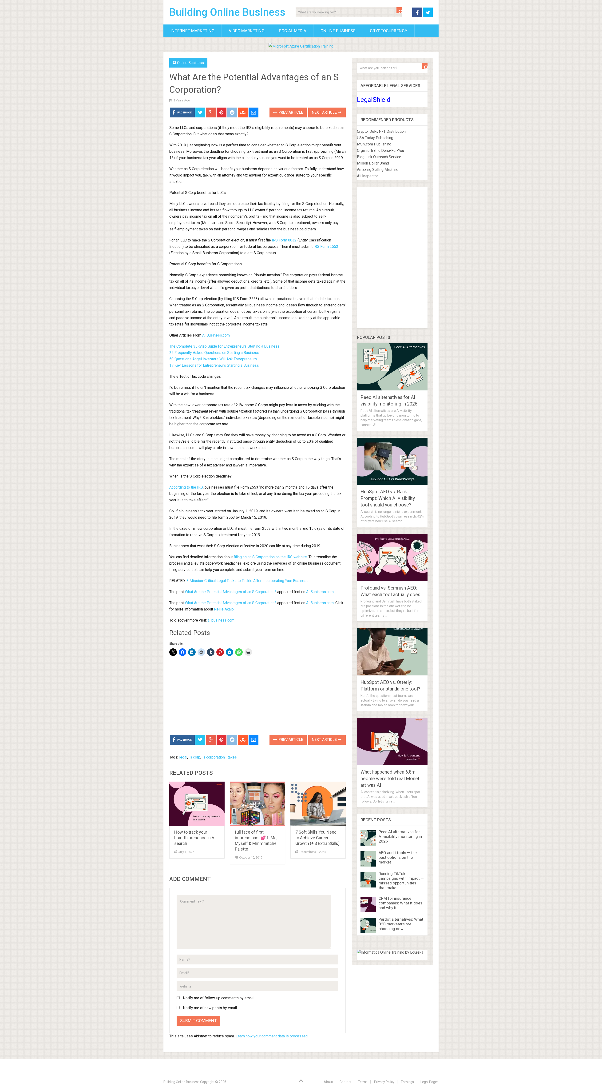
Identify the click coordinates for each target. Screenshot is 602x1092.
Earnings (407, 1082)
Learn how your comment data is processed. (272, 1036)
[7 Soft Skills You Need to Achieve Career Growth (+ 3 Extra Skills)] (318, 804)
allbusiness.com (221, 620)
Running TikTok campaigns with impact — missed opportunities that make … (401, 880)
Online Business (338, 30)
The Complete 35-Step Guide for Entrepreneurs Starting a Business (224, 346)
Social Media (292, 30)
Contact (345, 1082)
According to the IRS (186, 487)
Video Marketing (247, 30)
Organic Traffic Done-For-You (380, 150)
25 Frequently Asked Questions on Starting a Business (214, 352)
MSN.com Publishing (374, 144)
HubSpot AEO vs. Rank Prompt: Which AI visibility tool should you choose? (387, 498)
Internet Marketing (192, 30)
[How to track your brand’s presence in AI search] (197, 804)
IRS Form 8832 (284, 240)
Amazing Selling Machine (377, 169)
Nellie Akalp (224, 609)
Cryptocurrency (388, 30)
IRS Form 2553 (325, 246)
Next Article (325, 112)
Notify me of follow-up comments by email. (218, 998)
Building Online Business (227, 12)
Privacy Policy (384, 1082)
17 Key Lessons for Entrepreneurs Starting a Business (214, 365)
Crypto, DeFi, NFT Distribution (381, 131)
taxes (232, 757)
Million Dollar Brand (373, 163)
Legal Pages (429, 1082)
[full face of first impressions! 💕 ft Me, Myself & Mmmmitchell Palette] (257, 804)
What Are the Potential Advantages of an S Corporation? (230, 592)
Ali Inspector (367, 176)
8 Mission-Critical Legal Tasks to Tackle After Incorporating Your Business (247, 580)
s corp (195, 757)
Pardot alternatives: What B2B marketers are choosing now (401, 924)
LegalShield (374, 100)
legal (183, 757)
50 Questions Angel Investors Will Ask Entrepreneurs (213, 359)
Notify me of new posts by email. (210, 1008)
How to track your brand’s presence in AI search (194, 838)
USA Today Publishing (375, 138)
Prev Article (290, 112)
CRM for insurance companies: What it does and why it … (400, 903)
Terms (363, 1082)
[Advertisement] (257, 696)
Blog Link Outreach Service (379, 157)
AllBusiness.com (216, 335)
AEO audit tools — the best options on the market (398, 857)
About (328, 1082)
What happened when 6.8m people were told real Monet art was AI (390, 778)
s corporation (214, 757)
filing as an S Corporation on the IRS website (270, 557)
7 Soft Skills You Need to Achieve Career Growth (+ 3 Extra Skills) (317, 838)
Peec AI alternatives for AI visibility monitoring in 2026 (400, 836)
